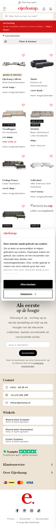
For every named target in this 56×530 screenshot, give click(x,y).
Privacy (11, 519)
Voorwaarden (42, 519)
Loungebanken (12, 35)
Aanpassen (26, 294)
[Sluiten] (53, 23)
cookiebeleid (10, 273)
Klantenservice (14, 464)
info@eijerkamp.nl (20, 403)
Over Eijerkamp (15, 472)
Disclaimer (25, 519)
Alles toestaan (27, 284)
